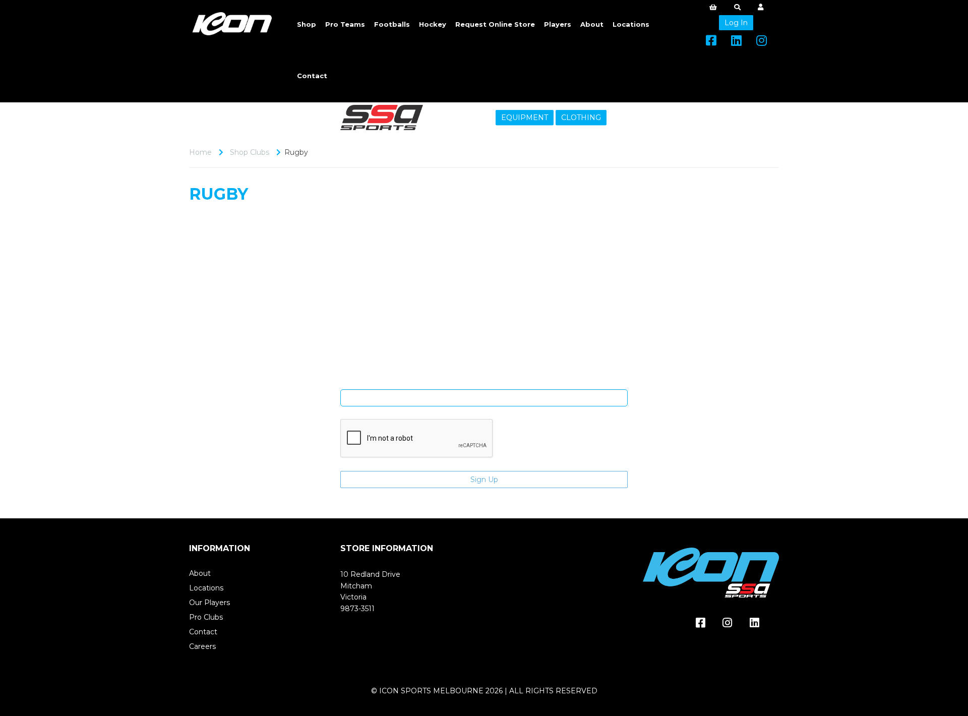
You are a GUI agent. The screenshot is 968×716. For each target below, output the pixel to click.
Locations (631, 24)
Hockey (432, 24)
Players (557, 24)
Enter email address (484, 381)
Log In (736, 22)
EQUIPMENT (524, 117)
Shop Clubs (249, 152)
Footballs (392, 24)
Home (200, 152)
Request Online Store (495, 24)
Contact (312, 76)
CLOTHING (581, 117)
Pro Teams (345, 24)
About (591, 24)
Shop (306, 24)
